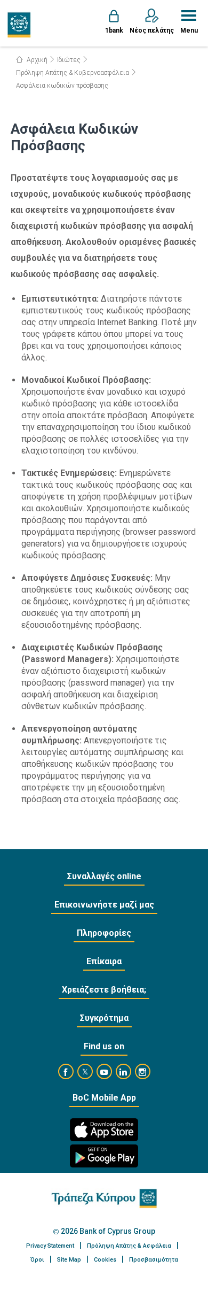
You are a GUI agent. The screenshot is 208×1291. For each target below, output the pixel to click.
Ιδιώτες (69, 60)
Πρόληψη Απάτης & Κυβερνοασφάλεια (72, 72)
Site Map (69, 1259)
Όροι (37, 1259)
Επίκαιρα (104, 961)
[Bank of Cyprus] (19, 25)
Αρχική (36, 60)
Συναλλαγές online (104, 876)
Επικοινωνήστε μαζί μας (104, 905)
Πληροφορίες (104, 933)
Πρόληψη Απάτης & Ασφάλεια (129, 1245)
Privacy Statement (50, 1245)
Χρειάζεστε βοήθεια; (104, 990)
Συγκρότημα (104, 1018)
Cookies (105, 1259)
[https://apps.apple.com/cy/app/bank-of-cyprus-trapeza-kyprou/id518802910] (104, 1129)
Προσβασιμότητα (153, 1259)
